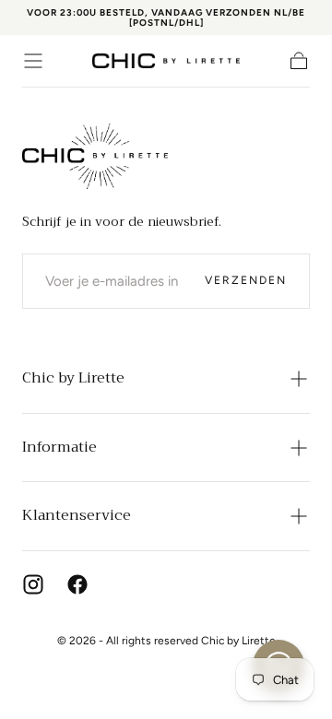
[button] (33, 61)
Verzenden (246, 280)
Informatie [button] (59, 447)
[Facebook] (77, 584)
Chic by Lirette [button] (73, 378)
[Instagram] (33, 584)
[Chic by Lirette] (95, 156)
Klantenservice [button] (76, 515)
